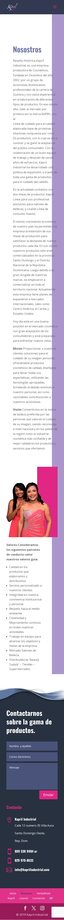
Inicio (13, 893)
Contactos (39, 898)
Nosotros (26, 893)
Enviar (48, 794)
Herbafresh (43, 893)
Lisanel (23, 898)
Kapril (11, 898)
